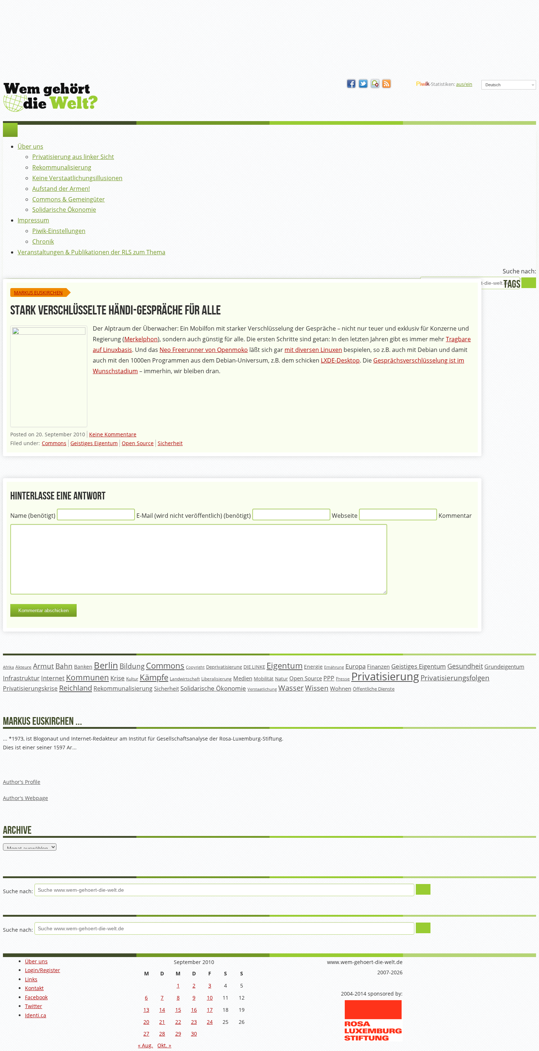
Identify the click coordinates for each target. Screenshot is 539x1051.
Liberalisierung (216, 678)
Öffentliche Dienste (374, 689)
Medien (242, 678)
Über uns (30, 146)
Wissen (317, 688)
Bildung (132, 666)
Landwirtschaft (185, 678)
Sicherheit (170, 443)
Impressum (33, 220)
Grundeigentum (504, 666)
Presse (343, 678)
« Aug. (145, 1045)
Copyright (195, 667)
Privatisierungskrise (30, 688)
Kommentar (455, 516)
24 (210, 1021)
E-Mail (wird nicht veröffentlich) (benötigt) (193, 516)
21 (162, 1021)
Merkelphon (141, 339)
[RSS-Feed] (387, 84)
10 (210, 997)
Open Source (138, 443)
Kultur (132, 678)
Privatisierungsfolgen (455, 677)
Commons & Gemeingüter (68, 199)
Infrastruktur (21, 678)
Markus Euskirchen (38, 292)
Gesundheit (465, 666)
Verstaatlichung (262, 689)
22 (178, 1021)
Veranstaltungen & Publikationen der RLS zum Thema (91, 252)
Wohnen (340, 688)
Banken (83, 666)
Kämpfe (154, 677)
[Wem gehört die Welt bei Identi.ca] (375, 84)
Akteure (23, 667)
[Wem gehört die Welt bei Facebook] (352, 84)
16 (194, 1009)
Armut (43, 665)
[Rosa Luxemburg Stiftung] (373, 1039)
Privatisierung (385, 676)
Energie (313, 666)
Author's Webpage (25, 797)
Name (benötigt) (32, 516)
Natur (281, 678)
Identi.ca (35, 1015)
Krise (117, 678)
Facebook (36, 997)
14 (162, 1009)
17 (210, 1009)
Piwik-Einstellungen (58, 231)
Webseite (345, 516)
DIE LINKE (254, 666)
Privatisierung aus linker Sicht (73, 157)
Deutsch (492, 85)
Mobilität (264, 679)
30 (194, 1033)
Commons (54, 443)
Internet (53, 678)
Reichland (75, 688)
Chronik (43, 241)
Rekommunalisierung (61, 167)
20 (146, 1021)
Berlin (106, 665)
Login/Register (42, 970)
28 (162, 1033)
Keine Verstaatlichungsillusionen (77, 178)
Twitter (33, 1006)
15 (178, 1009)
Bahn (64, 665)
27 (146, 1033)
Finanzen (378, 666)
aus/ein (464, 84)
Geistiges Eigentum (94, 443)
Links (31, 979)
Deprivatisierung (224, 666)
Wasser (291, 688)
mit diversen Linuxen (313, 350)
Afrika (8, 667)
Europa (355, 666)
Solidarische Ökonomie (64, 210)
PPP (328, 678)
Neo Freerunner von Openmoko (204, 350)
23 (194, 1021)
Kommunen (87, 677)
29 (178, 1033)
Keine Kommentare (112, 434)
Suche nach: (519, 271)
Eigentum (284, 665)
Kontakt (34, 988)
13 (146, 1009)
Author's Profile (21, 781)
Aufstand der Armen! (61, 189)
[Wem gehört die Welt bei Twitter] (363, 84)
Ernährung (334, 667)
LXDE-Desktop (340, 360)
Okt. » (164, 1045)
